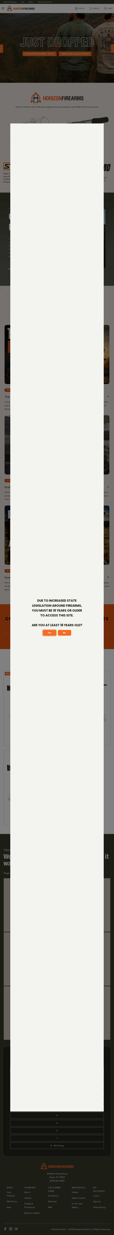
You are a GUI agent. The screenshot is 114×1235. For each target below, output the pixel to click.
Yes (49, 632)
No (64, 632)
